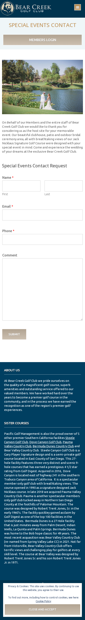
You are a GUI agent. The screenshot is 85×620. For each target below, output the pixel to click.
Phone (8, 231)
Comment (9, 255)
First (5, 194)
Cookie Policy (43, 601)
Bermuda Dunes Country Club (53, 446)
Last (47, 194)
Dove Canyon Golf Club (45, 442)
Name (8, 177)
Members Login (42, 40)
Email (7, 206)
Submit (14, 334)
